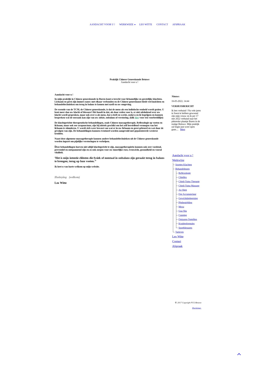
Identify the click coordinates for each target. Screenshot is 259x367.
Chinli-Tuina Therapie (189, 181)
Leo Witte (177, 236)
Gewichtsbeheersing (188, 198)
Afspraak (177, 246)
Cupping (183, 215)
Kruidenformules (187, 223)
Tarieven (179, 232)
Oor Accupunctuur (187, 194)
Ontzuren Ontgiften (188, 219)
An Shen (183, 190)
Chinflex (183, 177)
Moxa (181, 206)
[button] (239, 354)
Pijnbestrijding (185, 202)
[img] (129, 37)
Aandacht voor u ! (182, 155)
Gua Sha (183, 211)
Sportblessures (185, 227)
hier (137, 117)
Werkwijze (178, 160)
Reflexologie (185, 173)
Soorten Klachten (183, 164)
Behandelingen (182, 169)
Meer (182, 129)
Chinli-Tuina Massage (189, 185)
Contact (176, 241)
